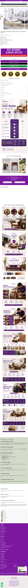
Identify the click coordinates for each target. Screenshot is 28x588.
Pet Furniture (3, 562)
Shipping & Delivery (4, 527)
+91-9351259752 (21, 0)
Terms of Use (3, 530)
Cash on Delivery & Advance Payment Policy (6, 93)
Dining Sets (13, 580)
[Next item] (26, 165)
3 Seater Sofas (17, 584)
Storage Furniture (3, 559)
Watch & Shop (3, 553)
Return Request (3, 544)
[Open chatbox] (26, 575)
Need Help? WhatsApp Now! (14, 66)
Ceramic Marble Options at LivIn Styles (7, 545)
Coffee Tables (10, 580)
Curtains (14, 583)
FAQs (1, 540)
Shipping (1, 57)
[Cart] (25, 2)
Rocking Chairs (15, 582)
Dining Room (3, 557)
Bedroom (2, 554)
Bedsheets (16, 583)
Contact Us (2, 534)
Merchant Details (3, 95)
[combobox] (14, 4)
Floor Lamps (10, 583)
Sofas (9, 582)
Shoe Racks (18, 585)
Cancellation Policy (4, 531)
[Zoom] (23, 28)
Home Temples (14, 585)
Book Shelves (13, 581)
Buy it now (14, 61)
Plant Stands (12, 582)
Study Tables (17, 581)
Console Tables (10, 585)
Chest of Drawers (13, 584)
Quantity (2, 45)
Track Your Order (3, 543)
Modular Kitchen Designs (4, 549)
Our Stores (2, 548)
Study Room (2, 558)
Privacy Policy (3, 529)
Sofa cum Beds (17, 580)
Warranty (2, 90)
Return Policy (3, 526)
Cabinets (10, 581)
